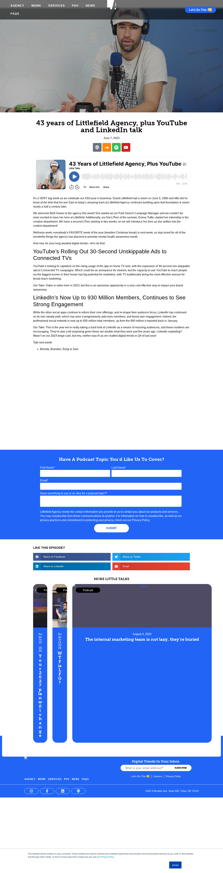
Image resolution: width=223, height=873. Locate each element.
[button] (72, 557)
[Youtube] (126, 147)
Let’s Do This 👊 (140, 776)
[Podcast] (97, 147)
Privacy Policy (107, 856)
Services (56, 5)
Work (36, 5)
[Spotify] (116, 147)
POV (75, 5)
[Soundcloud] (106, 147)
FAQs (14, 13)
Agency (17, 5)
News (90, 5)
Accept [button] (175, 864)
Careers (157, 776)
